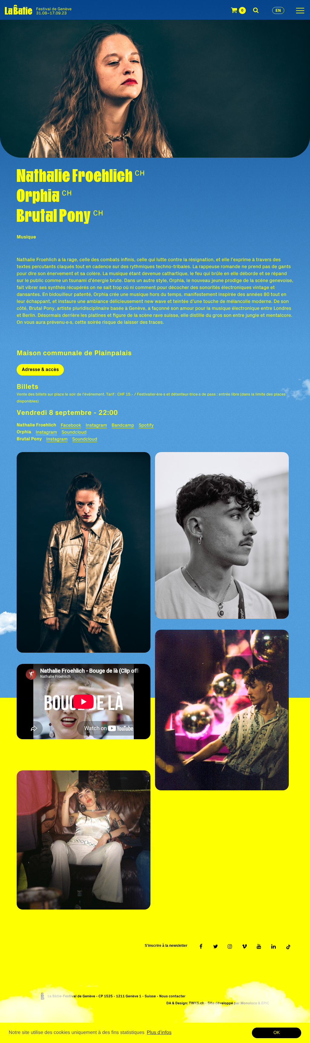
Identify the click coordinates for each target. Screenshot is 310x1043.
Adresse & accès (40, 369)
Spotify (146, 425)
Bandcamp (123, 425)
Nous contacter (172, 996)
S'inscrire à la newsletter (166, 945)
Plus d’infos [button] (159, 1032)
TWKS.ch (196, 1003)
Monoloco (248, 1003)
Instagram (96, 425)
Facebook (71, 425)
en (278, 10)
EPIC (265, 1003)
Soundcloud (74, 432)
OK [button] (276, 1032)
